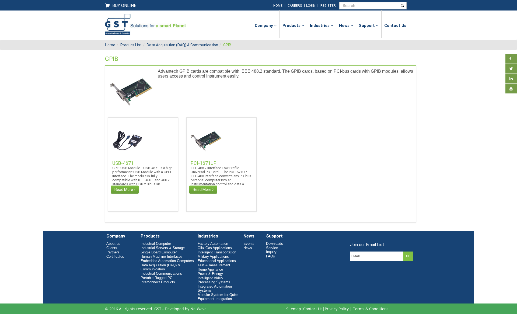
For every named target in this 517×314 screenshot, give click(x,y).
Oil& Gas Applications (215, 248)
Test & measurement (214, 265)
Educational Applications (217, 261)
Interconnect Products (158, 282)
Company (264, 25)
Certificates (115, 256)
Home (110, 45)
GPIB (227, 45)
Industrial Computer (156, 244)
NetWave (198, 308)
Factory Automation (213, 244)
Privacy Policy (337, 308)
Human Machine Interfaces (162, 256)
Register (328, 6)
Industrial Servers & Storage (163, 248)
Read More (124, 189)
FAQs (270, 256)
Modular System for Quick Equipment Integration (218, 297)
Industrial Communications (161, 273)
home (277, 6)
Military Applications (213, 256)
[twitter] (511, 69)
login (311, 6)
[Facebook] (510, 59)
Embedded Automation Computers (167, 261)
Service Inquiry (272, 250)
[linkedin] (511, 78)
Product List (131, 45)
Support (367, 25)
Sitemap (293, 308)
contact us (395, 25)
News (345, 25)
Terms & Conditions (371, 308)
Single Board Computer (159, 252)
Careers (295, 6)
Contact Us (313, 308)
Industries (320, 25)
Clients (111, 248)
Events (248, 244)
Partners (113, 252)
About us (113, 244)
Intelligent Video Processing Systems (214, 280)
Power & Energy (210, 274)
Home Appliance (210, 269)
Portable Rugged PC (156, 278)
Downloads (274, 244)
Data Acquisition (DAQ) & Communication (182, 45)
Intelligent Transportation (217, 252)
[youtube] (511, 88)
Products (292, 25)
